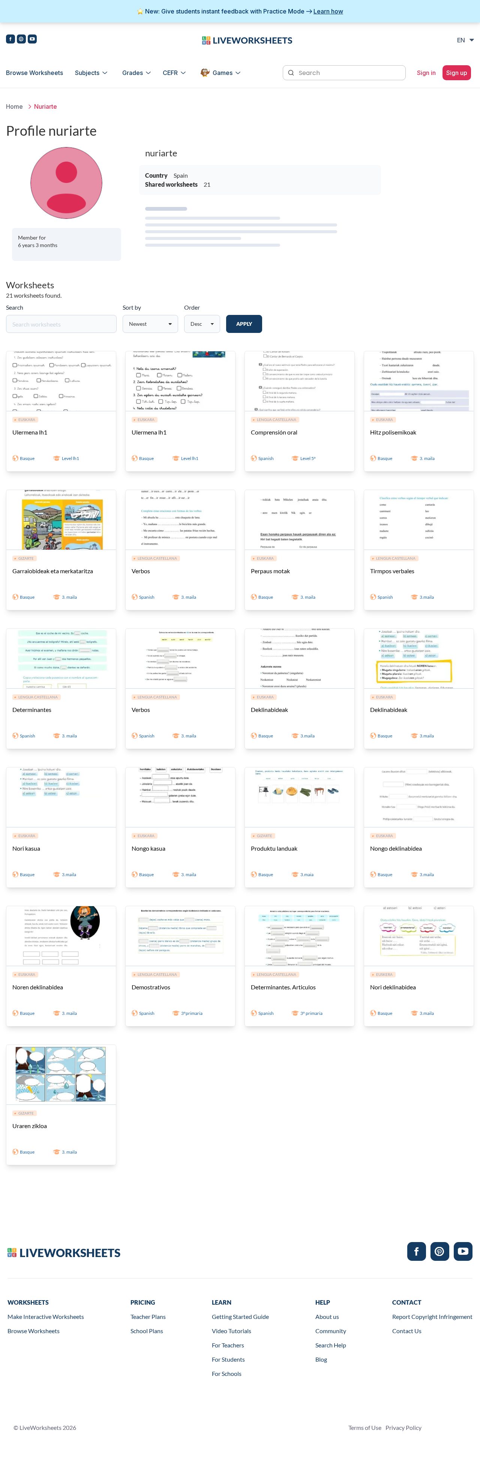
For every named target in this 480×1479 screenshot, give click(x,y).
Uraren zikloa (29, 1125)
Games (222, 72)
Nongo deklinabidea (396, 848)
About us (327, 1316)
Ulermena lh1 (29, 432)
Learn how (328, 11)
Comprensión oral (274, 432)
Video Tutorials (231, 1330)
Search (14, 307)
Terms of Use (364, 1427)
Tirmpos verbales (392, 570)
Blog (321, 1359)
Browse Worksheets (34, 72)
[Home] (247, 39)
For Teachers (228, 1345)
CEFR (170, 72)
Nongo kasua (148, 848)
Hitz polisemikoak (393, 432)
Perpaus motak (270, 570)
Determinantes (31, 709)
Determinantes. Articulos (283, 986)
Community (330, 1330)
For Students (228, 1359)
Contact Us (407, 1330)
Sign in (426, 72)
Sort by (132, 307)
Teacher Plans (148, 1316)
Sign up (456, 72)
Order (192, 307)
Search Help (330, 1345)
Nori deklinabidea (393, 986)
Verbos (141, 570)
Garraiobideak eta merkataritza (52, 570)
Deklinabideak (269, 709)
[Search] (292, 72)
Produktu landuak (274, 848)
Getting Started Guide (240, 1316)
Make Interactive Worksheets (46, 1316)
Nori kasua (26, 848)
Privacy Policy (404, 1427)
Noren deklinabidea (37, 986)
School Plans (146, 1330)
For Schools (227, 1373)
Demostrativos (151, 986)
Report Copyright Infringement (432, 1316)
